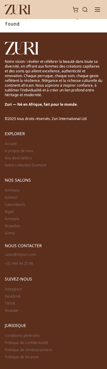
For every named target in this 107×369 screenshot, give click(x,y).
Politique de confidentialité (26, 342)
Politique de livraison (22, 357)
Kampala (12, 219)
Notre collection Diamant (25, 165)
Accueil (11, 143)
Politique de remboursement (28, 350)
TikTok (10, 303)
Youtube (11, 310)
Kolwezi (11, 197)
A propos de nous (19, 151)
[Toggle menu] (97, 9)
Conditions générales (22, 335)
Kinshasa (12, 190)
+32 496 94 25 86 (19, 263)
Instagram (13, 289)
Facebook (13, 296)
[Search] (85, 10)
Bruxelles (12, 226)
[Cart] (75, 9)
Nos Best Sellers (18, 158)
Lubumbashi (15, 204)
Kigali (9, 211)
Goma (10, 233)
